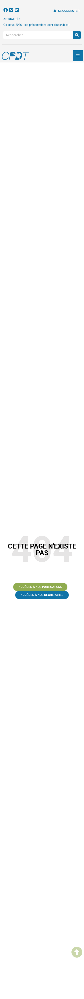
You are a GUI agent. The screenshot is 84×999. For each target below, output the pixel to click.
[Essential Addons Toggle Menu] (78, 55)
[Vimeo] (11, 10)
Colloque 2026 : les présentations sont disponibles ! (36, 24)
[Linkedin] (17, 10)
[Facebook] (5, 10)
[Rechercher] (77, 35)
